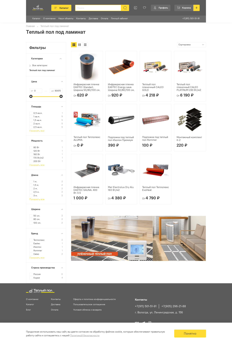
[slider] (31, 96)
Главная (30, 26)
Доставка (93, 18)
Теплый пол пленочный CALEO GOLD (153, 87)
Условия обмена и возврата (87, 309)
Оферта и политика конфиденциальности (94, 299)
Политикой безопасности (84, 335)
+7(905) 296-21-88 (173, 306)
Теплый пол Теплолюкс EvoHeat (155, 188)
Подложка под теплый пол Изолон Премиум (121, 139)
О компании (49, 18)
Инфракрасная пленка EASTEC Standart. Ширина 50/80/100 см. (87, 87)
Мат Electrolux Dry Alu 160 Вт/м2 (121, 188)
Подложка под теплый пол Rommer (155, 138)
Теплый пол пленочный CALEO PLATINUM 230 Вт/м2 (189, 87)
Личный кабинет (119, 18)
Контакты (81, 18)
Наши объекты (65, 18)
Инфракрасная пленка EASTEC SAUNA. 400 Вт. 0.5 (86, 189)
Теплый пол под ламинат (42, 70)
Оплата (104, 18)
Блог (28, 309)
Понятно (190, 333)
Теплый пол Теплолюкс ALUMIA (87, 138)
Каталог (64, 7)
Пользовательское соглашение (89, 304)
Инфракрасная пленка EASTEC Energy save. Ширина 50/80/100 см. (121, 87)
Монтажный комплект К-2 (189, 139)
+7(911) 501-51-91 (191, 18)
